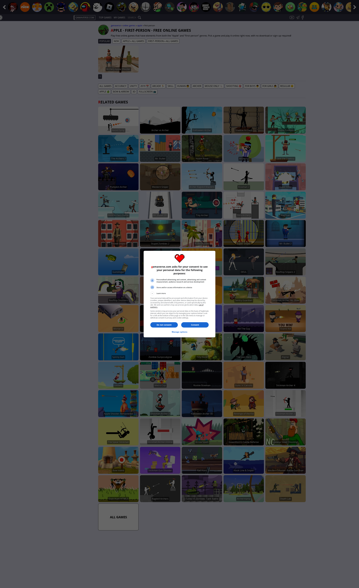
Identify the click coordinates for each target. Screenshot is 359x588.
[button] (179, 293)
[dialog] (179, 294)
